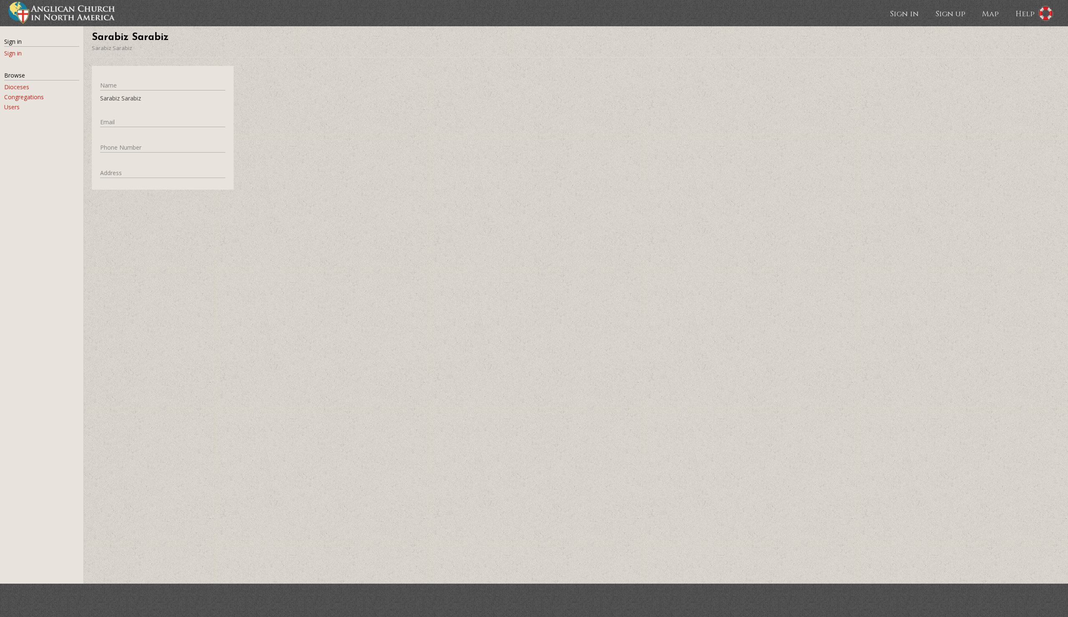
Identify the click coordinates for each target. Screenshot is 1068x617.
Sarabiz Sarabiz (112, 48)
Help (1025, 13)
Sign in (904, 13)
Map (990, 13)
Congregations (24, 97)
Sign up (950, 13)
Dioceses (16, 87)
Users (12, 107)
